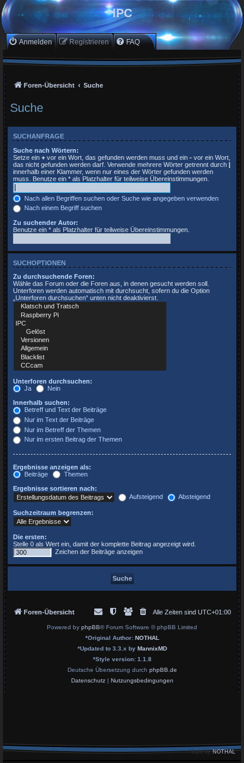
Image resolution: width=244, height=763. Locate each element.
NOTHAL (147, 638)
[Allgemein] (90, 349)
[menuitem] (30, 41)
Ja (27, 388)
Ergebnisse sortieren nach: (55, 488)
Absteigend (193, 496)
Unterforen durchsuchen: (52, 381)
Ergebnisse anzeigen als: (52, 467)
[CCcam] (90, 366)
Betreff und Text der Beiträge (65, 409)
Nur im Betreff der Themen (62, 429)
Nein (53, 388)
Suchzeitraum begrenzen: (53, 512)
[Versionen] (90, 340)
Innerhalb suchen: (41, 402)
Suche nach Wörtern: (46, 150)
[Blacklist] (90, 357)
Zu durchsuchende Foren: (54, 276)
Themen (75, 474)
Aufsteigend (145, 496)
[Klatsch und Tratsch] (90, 306)
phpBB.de (163, 670)
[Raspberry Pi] (90, 315)
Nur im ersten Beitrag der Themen (72, 439)
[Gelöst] (90, 332)
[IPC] (90, 324)
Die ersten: (30, 536)
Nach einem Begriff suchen (62, 207)
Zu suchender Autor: (45, 222)
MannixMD (152, 648)
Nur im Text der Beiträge (58, 419)
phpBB (90, 627)
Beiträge (35, 474)
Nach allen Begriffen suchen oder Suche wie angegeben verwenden (121, 198)
